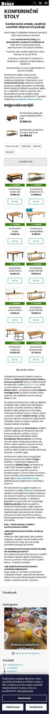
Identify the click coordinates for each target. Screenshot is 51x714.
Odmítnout (13, 707)
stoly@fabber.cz (15, 664)
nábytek (28, 490)
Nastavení (24, 698)
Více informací (25, 691)
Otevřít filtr (25, 161)
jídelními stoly (32, 384)
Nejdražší (37, 146)
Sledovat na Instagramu (28, 653)
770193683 (12, 668)
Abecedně (10, 152)
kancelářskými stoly (28, 478)
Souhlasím (36, 707)
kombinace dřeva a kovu (28, 99)
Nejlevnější (26, 146)
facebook (12, 671)
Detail (15, 201)
